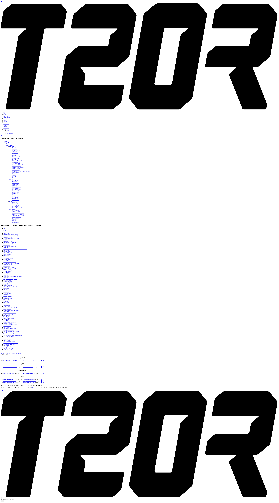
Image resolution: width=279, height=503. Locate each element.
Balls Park (5, 284)
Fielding (11, 201)
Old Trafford (6, 302)
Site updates (9, 131)
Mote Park (5, 301)
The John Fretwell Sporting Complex (12, 307)
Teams (4, 120)
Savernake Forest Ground (9, 303)
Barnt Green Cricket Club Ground (11, 238)
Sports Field (6, 277)
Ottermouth (6, 255)
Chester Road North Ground (10, 286)
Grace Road (6, 290)
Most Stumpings (16, 205)
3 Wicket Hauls (15, 193)
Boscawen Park (7, 339)
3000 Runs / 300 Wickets (18, 215)
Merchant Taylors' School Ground (11, 310)
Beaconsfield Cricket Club (9, 242)
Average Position (16, 172)
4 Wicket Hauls (15, 194)
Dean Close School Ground (9, 262)
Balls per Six (15, 159)
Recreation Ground (7, 237)
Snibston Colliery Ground (9, 267)
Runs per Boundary (16, 166)
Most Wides (15, 197)
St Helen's (5, 332)
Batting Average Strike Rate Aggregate (21, 171)
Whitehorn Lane (7, 293)
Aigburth (5, 294)
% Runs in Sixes (16, 163)
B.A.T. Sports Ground (8, 336)
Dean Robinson (35, 387)
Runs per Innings (16, 168)
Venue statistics (9, 143)
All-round (11, 209)
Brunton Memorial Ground (9, 313)
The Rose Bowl (7, 326)
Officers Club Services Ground (10, 234)
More (4, 129)
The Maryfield (6, 316)
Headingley (6, 288)
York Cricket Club (7, 349)
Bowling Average (16, 183)
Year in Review (10, 133)
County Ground (7, 251)
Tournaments (6, 124)
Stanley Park (6, 250)
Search (6, 128)
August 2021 (19, 353)
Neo (5, 116)
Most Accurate (15, 200)
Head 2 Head (6, 117)
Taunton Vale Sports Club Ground (11, 333)
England (5, 230)
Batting (11, 146)
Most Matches (15, 210)
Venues (5, 126)
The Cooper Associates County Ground (12, 335)
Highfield (5, 289)
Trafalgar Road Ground (8, 330)
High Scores (15, 153)
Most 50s (14, 175)
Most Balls (14, 149)
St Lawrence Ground (8, 258)
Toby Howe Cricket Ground (9, 246)
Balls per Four (15, 158)
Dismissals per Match (17, 207)
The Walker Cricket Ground (9, 328)
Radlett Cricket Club (8, 314)
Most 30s (14, 176)
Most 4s (14, 154)
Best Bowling (15, 188)
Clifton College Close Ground (10, 252)
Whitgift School (7, 271)
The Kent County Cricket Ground (11, 243)
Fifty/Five (14, 220)
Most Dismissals (16, 206)
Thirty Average (15, 218)
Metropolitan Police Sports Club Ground (12, 276)
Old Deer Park (6, 315)
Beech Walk (6, 292)
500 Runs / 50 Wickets (17, 211)
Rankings (5, 115)
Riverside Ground (7, 264)
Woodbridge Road (7, 281)
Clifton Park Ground (8, 348)
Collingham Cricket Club (9, 344)
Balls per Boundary (16, 157)
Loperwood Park (7, 337)
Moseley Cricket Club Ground (10, 324)
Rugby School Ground (8, 318)
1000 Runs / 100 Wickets (18, 213)
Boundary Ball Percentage (18, 164)
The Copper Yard (7, 272)
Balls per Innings (16, 170)
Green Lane (6, 275)
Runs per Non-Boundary (18, 167)
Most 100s (14, 173)
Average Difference (16, 217)
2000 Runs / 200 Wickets (18, 214)
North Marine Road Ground (9, 322)
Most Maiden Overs (16, 187)
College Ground (7, 260)
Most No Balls (15, 198)
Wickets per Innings (16, 189)
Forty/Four (14, 219)
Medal (4, 125)
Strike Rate (14, 151)
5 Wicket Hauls (15, 196)
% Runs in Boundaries (17, 160)
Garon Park (6, 327)
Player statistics (10, 145)
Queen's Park (6, 266)
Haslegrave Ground (7, 298)
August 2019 (8, 353)
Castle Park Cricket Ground (9, 268)
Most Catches (15, 202)
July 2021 (13, 353)
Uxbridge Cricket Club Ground (10, 343)
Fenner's (5, 256)
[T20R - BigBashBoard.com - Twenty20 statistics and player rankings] (139, 108)
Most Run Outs (15, 204)
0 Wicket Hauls (15, 192)
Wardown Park (6, 300)
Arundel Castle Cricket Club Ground (11, 236)
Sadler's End (6, 345)
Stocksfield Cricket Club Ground (11, 331)
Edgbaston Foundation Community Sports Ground (15, 249)
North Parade (6, 239)
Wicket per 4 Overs (16, 190)
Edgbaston (5, 247)
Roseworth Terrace (7, 280)
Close (2, 501)
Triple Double (15, 222)
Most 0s (14, 177)
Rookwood (6, 319)
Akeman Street (6, 245)
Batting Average (16, 150)
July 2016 (3, 353)
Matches (5, 122)
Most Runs (14, 147)
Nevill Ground (6, 340)
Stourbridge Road (7, 285)
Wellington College (7, 269)
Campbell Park (6, 305)
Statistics (5, 118)
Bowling (11, 179)
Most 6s (14, 155)
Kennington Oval (7, 296)
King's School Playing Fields (10, 279)
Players (5, 121)
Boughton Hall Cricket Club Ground (11, 263)
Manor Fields (6, 306)
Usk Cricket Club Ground (9, 341)
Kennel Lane (6, 233)
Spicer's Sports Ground (8, 320)
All (4, 228)
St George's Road (7, 283)
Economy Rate (15, 184)
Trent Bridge (6, 311)
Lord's (4, 297)
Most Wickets (15, 180)
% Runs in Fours (16, 162)
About (7, 130)
